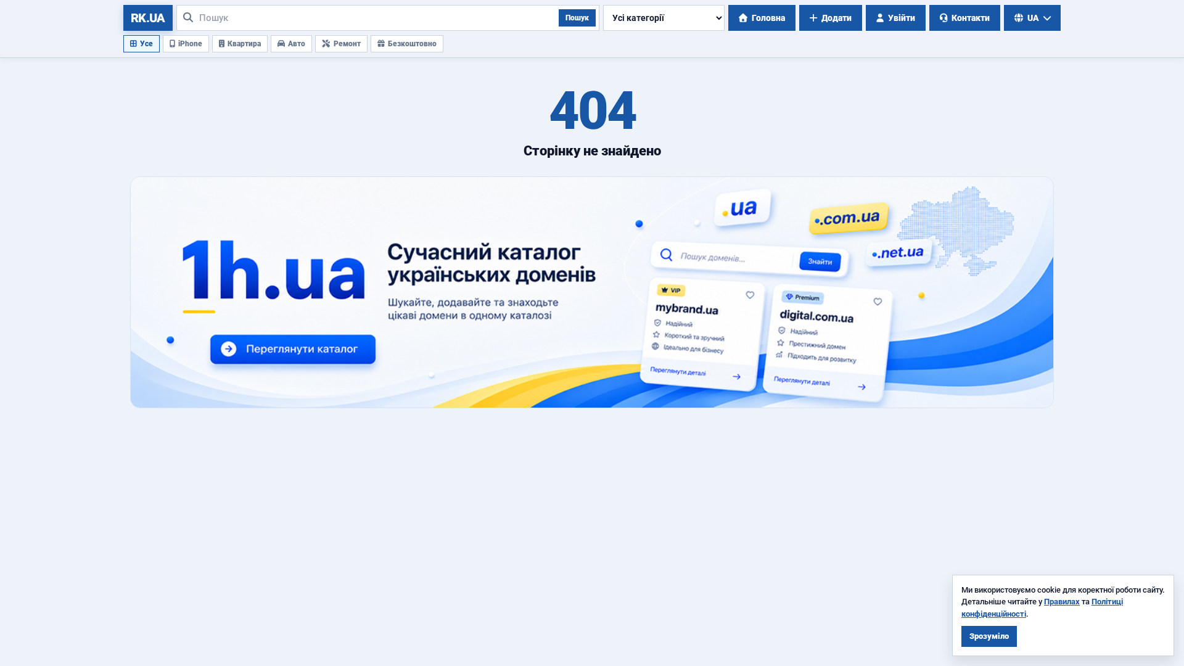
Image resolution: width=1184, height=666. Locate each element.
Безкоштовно (412, 43)
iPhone (190, 43)
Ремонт (347, 43)
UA (1033, 18)
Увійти (901, 18)
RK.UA (148, 17)
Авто (296, 43)
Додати (836, 18)
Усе (146, 43)
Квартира (244, 43)
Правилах (1062, 601)
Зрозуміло (989, 636)
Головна (768, 18)
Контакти (971, 18)
